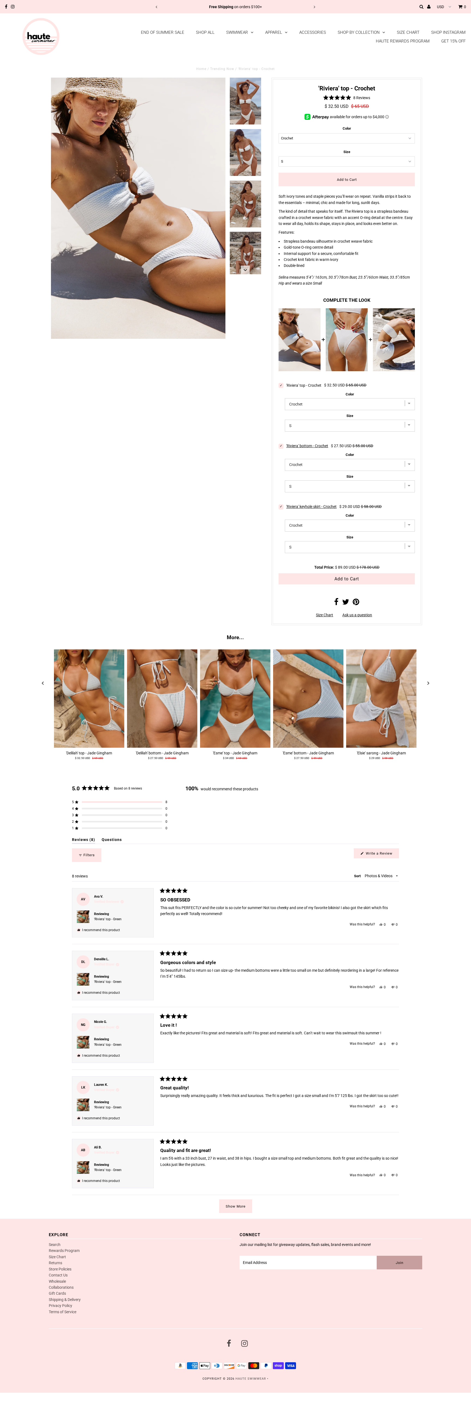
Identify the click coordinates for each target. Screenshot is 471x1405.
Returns (55, 1263)
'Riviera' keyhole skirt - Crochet (311, 506)
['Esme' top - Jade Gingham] (235, 699)
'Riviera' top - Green (108, 919)
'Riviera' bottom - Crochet (307, 446)
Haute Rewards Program (403, 41)
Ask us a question (357, 615)
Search (55, 1244)
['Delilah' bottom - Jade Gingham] (162, 699)
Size (346, 152)
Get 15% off (453, 41)
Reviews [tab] (83, 840)
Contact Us (58, 1275)
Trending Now (222, 69)
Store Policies (60, 1269)
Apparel (273, 32)
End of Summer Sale (162, 32)
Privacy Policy (60, 1305)
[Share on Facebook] (336, 603)
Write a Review (382, 854)
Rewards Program (64, 1250)
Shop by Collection (359, 32)
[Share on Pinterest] (356, 603)
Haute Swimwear (250, 1378)
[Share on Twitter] (345, 603)
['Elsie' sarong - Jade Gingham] (381, 699)
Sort (357, 876)
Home (201, 69)
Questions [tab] (112, 840)
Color (347, 128)
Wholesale (57, 1281)
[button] (347, 98)
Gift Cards (57, 1293)
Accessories (312, 32)
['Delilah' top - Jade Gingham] (89, 699)
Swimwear (237, 32)
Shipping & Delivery (65, 1299)
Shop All (205, 32)
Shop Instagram (448, 32)
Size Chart (408, 32)
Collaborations (61, 1287)
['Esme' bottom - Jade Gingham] (308, 699)
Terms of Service (62, 1312)
